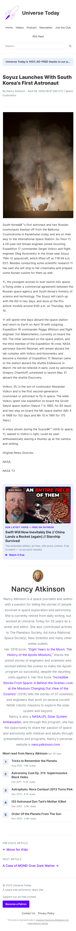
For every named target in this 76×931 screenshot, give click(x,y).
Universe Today (40, 13)
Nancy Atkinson (15, 91)
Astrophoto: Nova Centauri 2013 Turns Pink (42, 789)
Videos (20, 27)
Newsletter (45, 27)
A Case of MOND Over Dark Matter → (31, 865)
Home (9, 27)
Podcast (32, 27)
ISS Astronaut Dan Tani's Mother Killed (38, 801)
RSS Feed (38, 36)
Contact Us (28, 913)
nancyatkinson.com (45, 744)
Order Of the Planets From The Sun (36, 814)
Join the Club (63, 27)
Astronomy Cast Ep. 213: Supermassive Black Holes (39, 775)
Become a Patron (16, 904)
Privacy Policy (46, 913)
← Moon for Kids (15, 849)
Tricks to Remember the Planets (34, 761)
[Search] (70, 46)
